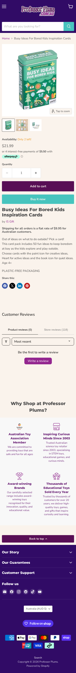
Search (38, 657)
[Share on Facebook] (5, 286)
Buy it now (38, 199)
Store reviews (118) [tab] (56, 329)
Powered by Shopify (38, 666)
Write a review (38, 361)
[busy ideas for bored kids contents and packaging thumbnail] (35, 125)
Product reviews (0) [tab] (20, 329)
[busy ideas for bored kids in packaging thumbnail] (8, 125)
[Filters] (6, 342)
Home (6, 38)
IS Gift (10, 221)
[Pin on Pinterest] (27, 286)
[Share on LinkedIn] (20, 286)
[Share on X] (12, 286)
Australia (36, 609)
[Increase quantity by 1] (36, 173)
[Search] (69, 26)
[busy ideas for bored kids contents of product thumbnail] (22, 125)
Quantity (7, 164)
